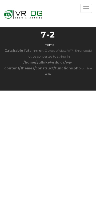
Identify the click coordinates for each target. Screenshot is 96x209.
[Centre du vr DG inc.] (23, 13)
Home (49, 45)
